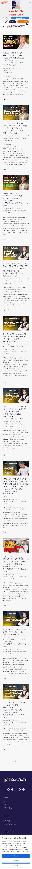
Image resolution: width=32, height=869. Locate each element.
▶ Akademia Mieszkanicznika (9, 824)
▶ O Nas (5, 802)
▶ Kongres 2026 (6, 821)
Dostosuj (16, 860)
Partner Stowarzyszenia (19, 138)
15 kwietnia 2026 (8, 283)
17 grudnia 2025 (7, 503)
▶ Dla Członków (6, 805)
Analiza (12, 68)
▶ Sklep (5, 803)
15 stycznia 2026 (8, 426)
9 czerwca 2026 (7, 140)
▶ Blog (4, 804)
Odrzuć (16, 865)
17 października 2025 (9, 579)
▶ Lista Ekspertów (7, 823)
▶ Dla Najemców (6, 807)
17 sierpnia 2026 (8, 72)
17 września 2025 (8, 654)
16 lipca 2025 (6, 724)
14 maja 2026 (7, 213)
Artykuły (17, 68)
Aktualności (6, 68)
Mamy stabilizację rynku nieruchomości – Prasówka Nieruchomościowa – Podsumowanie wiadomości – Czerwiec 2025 (16, 710)
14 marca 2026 (7, 353)
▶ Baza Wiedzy (6, 820)
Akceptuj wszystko (16, 856)
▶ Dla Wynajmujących (8, 808)
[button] (16, 10)
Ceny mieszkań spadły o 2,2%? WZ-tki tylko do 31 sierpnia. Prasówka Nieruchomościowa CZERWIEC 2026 (15, 128)
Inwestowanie (7, 70)
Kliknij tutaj (20, 18)
